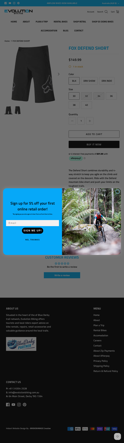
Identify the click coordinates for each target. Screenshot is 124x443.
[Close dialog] (117, 191)
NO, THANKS (32, 240)
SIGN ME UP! (32, 230)
